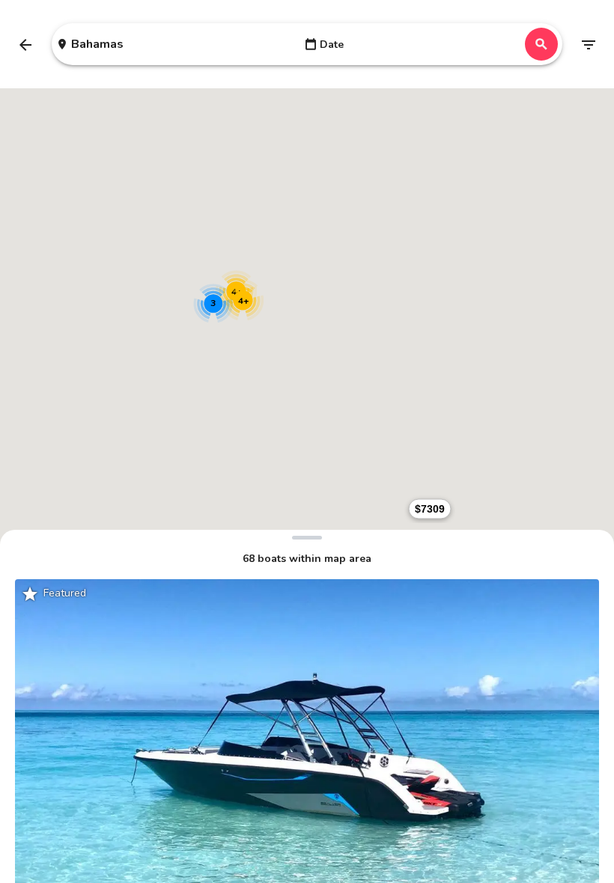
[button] (429, 509)
